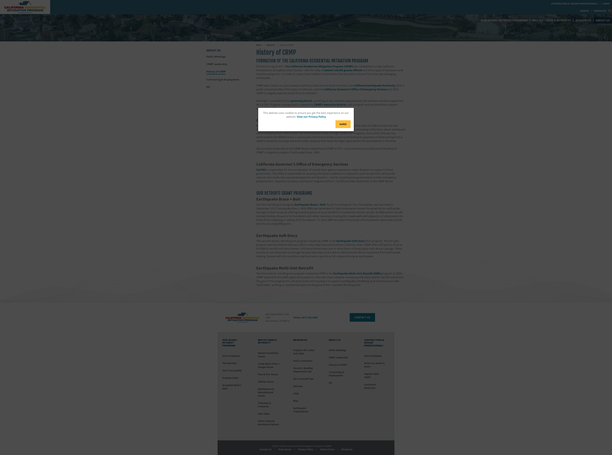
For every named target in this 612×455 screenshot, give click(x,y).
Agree (343, 124)
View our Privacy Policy (311, 117)
